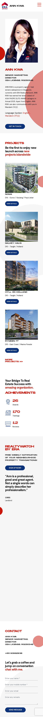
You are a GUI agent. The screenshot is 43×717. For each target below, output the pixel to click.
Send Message (15, 710)
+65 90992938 (13, 653)
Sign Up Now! (15, 468)
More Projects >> (14, 360)
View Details (12, 204)
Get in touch (15, 126)
